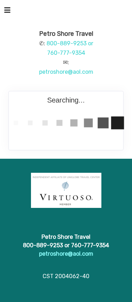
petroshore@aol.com (66, 71)
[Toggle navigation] (7, 12)
